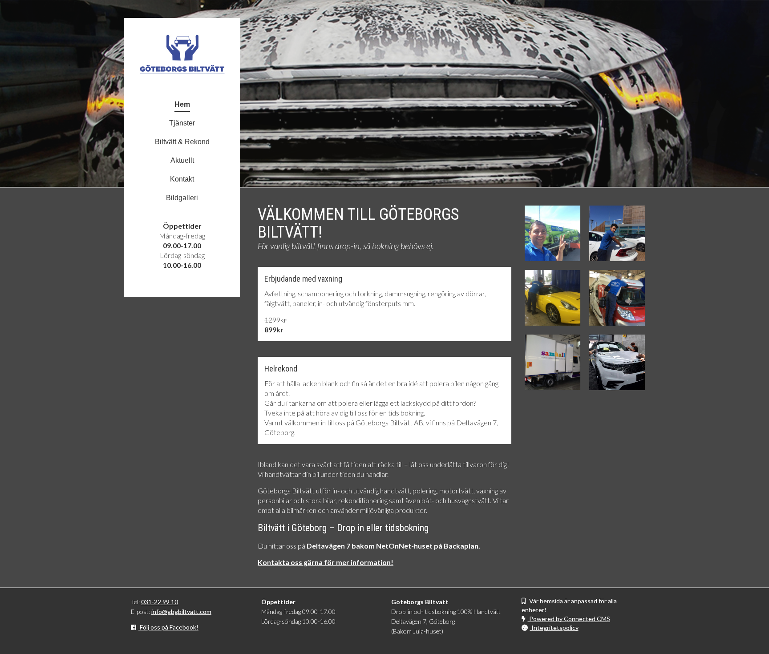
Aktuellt (182, 160)
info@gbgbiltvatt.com (181, 611)
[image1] (617, 362)
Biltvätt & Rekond (182, 141)
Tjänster (182, 123)
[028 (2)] (552, 362)
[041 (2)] (617, 298)
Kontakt (182, 179)
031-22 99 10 (159, 602)
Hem (182, 104)
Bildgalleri (182, 198)
